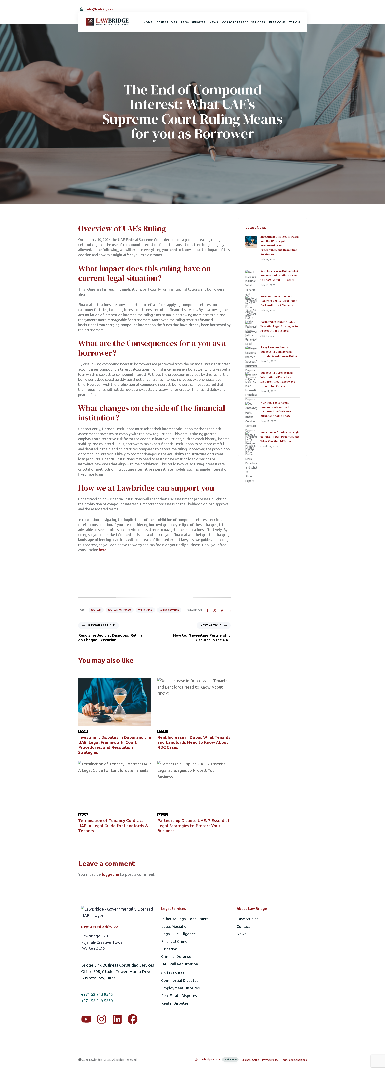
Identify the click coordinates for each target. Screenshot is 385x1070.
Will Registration (169, 609)
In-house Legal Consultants (184, 919)
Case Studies (166, 22)
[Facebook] (133, 1019)
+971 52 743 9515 (97, 994)
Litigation (169, 949)
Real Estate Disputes (179, 995)
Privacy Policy (270, 1059)
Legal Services (193, 22)
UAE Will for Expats (119, 609)
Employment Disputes (180, 988)
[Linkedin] (117, 1019)
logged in (110, 874)
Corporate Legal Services (243, 22)
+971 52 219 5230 (97, 1000)
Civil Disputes (172, 973)
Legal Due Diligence (178, 934)
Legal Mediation (175, 926)
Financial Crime (174, 941)
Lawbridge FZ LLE (218, 1059)
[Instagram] (102, 1019)
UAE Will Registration (179, 964)
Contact (243, 926)
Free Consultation (284, 22)
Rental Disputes (175, 1003)
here (102, 550)
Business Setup (250, 1059)
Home (148, 22)
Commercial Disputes (179, 980)
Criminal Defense (176, 956)
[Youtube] (86, 1019)
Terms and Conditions (294, 1059)
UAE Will (96, 609)
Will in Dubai (145, 609)
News (213, 22)
